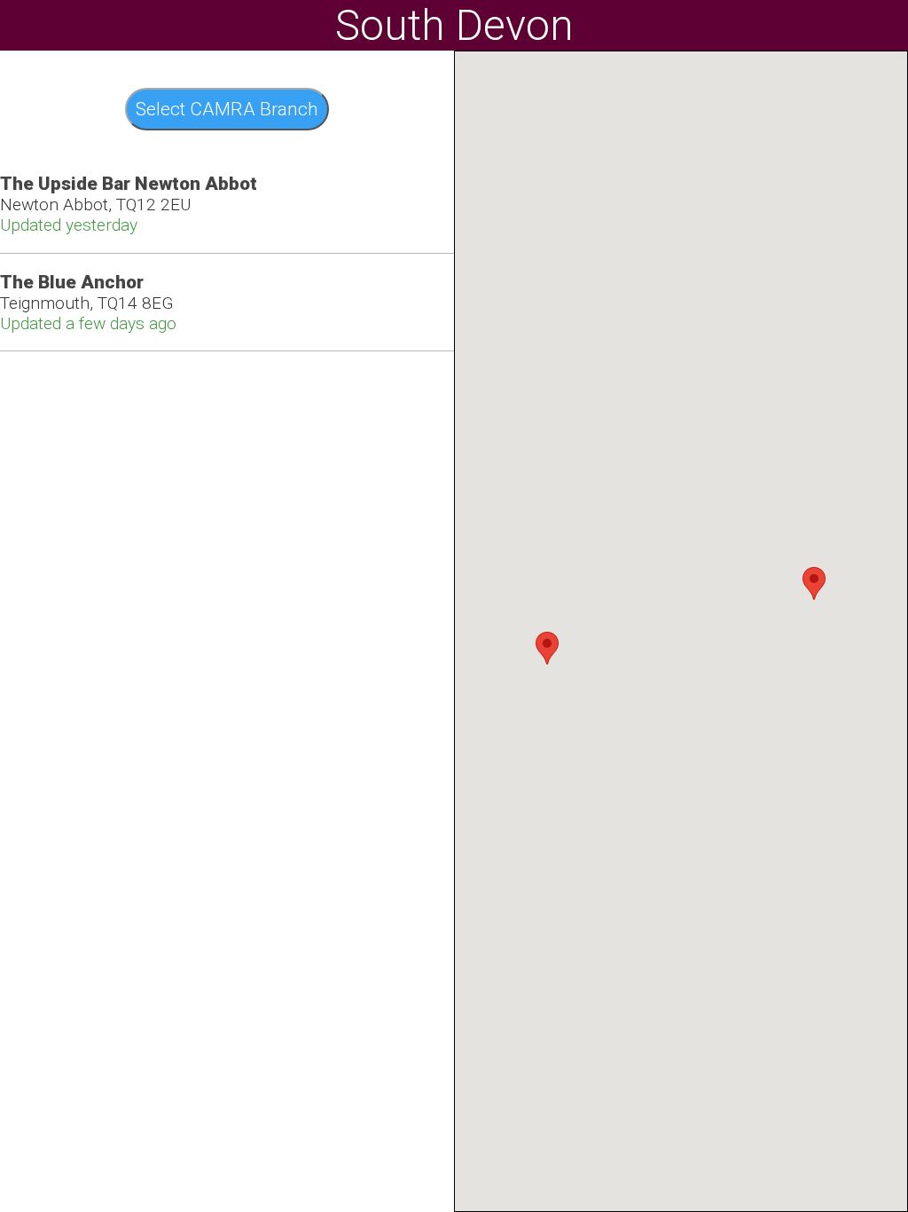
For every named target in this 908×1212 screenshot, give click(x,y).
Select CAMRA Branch (227, 109)
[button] (547, 648)
